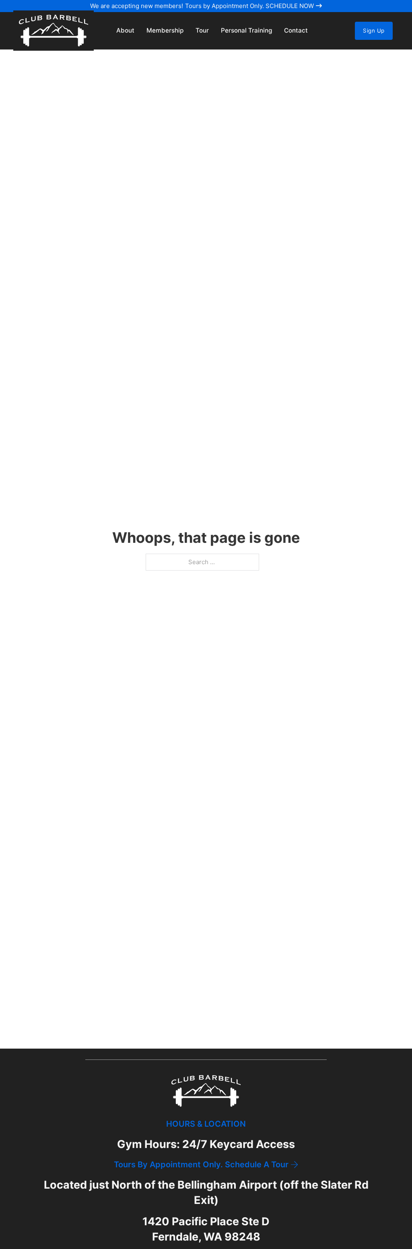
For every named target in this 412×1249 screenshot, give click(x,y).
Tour (202, 30)
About (125, 30)
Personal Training (246, 30)
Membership (164, 30)
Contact (296, 30)
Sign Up (374, 30)
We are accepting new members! (136, 6)
